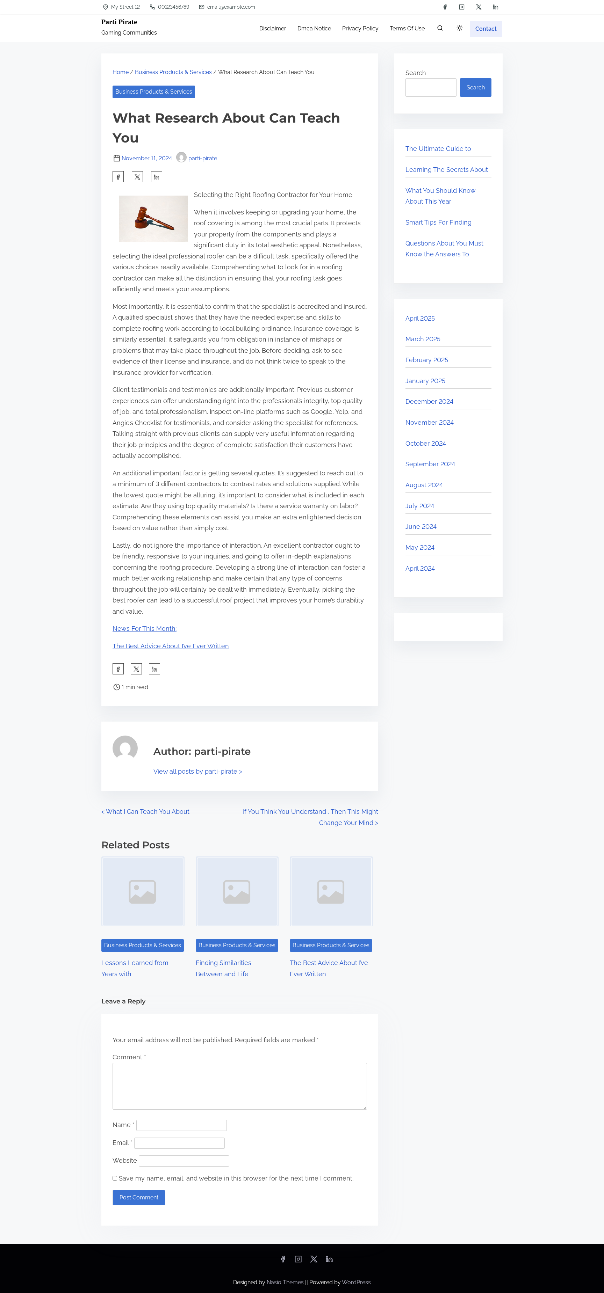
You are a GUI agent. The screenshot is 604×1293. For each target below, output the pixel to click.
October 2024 (425, 443)
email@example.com (230, 7)
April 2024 (420, 568)
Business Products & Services (173, 72)
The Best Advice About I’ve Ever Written (171, 646)
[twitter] (479, 7)
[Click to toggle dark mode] (459, 28)
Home (121, 72)
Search (415, 72)
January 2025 (425, 381)
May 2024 (419, 547)
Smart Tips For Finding (438, 222)
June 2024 (421, 526)
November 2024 (429, 422)
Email (122, 1142)
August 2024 (424, 485)
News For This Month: (145, 628)
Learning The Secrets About (446, 169)
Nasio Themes (286, 1282)
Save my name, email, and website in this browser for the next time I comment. (236, 1178)
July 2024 (419, 506)
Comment (129, 1057)
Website (125, 1160)
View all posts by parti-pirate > (197, 771)
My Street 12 (125, 7)
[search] (440, 29)
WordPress (356, 1282)
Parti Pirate (119, 21)
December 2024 (429, 401)
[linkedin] (496, 7)
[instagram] (462, 7)
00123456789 (173, 7)
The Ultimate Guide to (438, 148)
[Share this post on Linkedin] (156, 176)
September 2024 (430, 464)
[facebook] (445, 7)
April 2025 (420, 318)
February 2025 (426, 360)
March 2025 (422, 339)
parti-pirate (202, 158)
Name (124, 1124)
